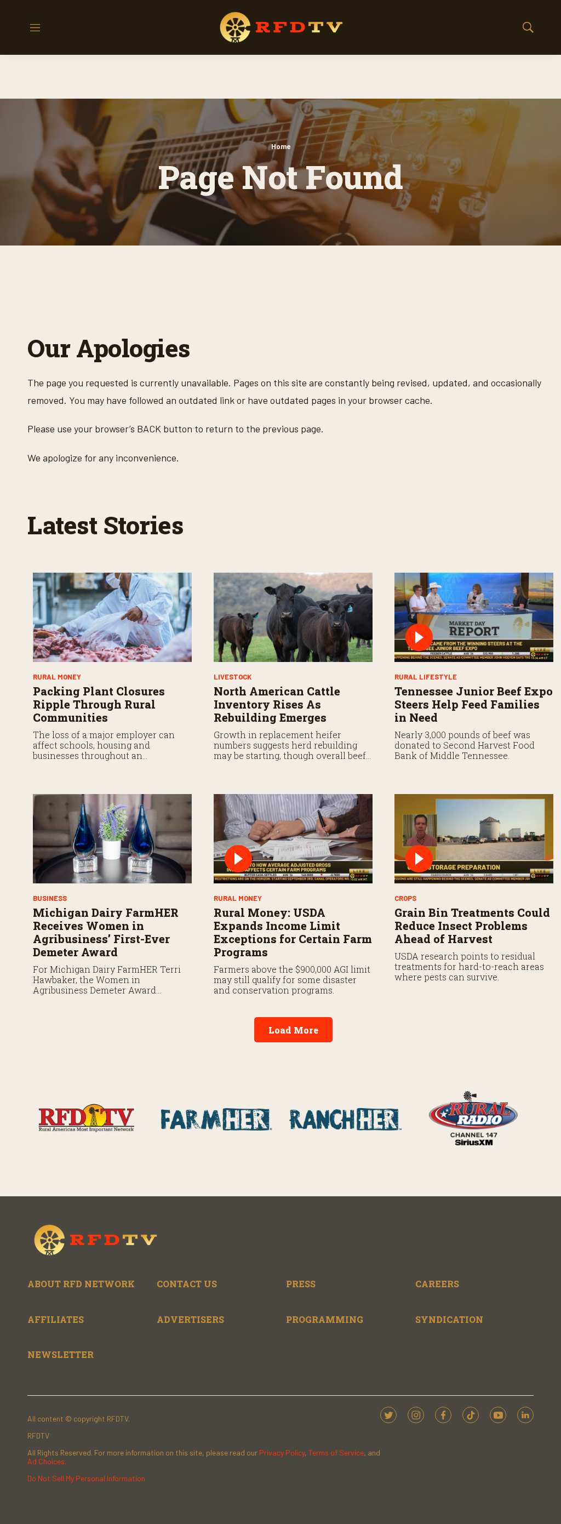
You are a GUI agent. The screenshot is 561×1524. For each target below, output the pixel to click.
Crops (405, 898)
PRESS (301, 1283)
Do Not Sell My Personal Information (86, 1478)
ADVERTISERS (190, 1319)
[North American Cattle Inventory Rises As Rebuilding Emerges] (293, 617)
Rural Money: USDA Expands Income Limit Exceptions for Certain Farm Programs (293, 932)
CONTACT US (187, 1283)
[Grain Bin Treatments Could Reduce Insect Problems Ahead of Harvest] (473, 838)
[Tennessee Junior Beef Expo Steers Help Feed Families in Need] (473, 617)
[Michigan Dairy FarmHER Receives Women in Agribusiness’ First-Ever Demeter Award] (112, 838)
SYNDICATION (449, 1319)
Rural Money (57, 676)
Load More (293, 1030)
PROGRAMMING (324, 1319)
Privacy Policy (282, 1452)
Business (50, 898)
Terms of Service (336, 1452)
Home (280, 146)
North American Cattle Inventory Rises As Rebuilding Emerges (277, 704)
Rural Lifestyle (425, 676)
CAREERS (437, 1283)
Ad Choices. (46, 1461)
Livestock (232, 676)
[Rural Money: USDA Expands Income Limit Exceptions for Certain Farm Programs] (293, 838)
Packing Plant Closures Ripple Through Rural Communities (99, 704)
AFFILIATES (55, 1319)
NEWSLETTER (60, 1354)
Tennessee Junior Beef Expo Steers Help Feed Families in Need (473, 704)
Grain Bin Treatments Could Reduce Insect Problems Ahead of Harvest (472, 925)
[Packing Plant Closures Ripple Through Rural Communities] (112, 617)
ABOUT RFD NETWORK (81, 1283)
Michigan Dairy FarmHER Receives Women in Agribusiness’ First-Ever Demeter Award (106, 932)
